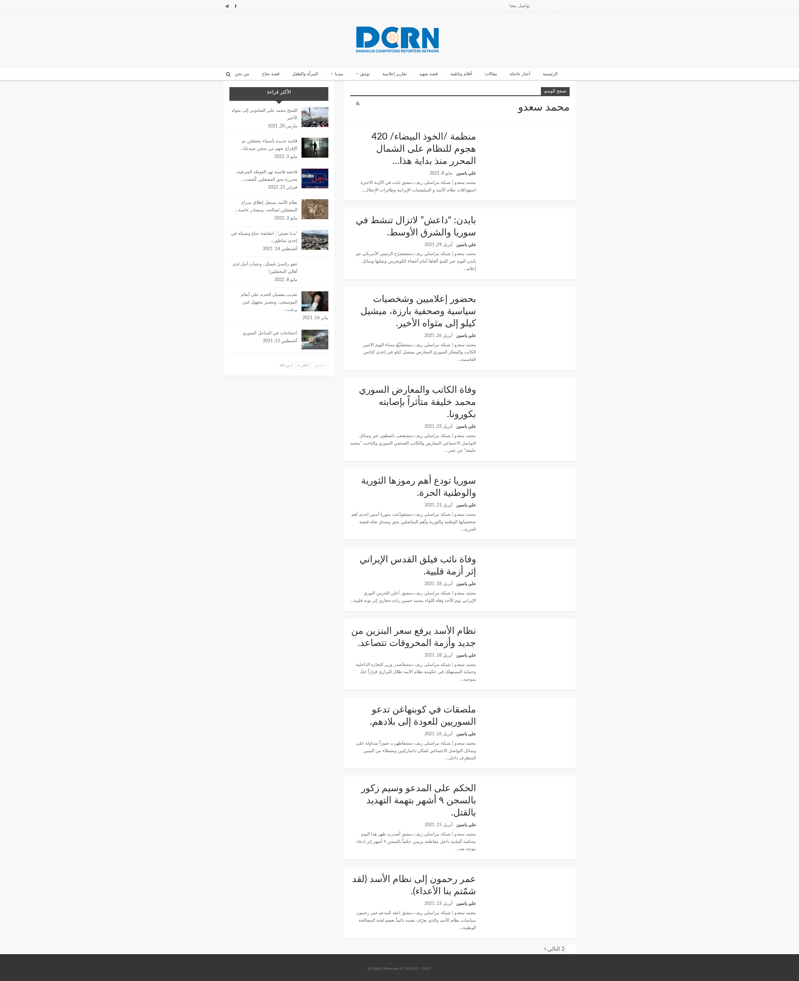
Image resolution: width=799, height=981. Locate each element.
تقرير (573, 125)
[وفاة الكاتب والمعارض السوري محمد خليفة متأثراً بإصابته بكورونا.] (529, 408)
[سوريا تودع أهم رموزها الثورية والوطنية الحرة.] (529, 499)
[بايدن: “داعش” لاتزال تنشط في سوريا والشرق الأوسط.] (529, 238)
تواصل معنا (520, 6)
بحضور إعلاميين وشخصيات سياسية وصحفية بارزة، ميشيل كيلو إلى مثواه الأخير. (418, 311)
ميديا (339, 74)
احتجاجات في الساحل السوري (270, 333)
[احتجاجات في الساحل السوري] (314, 340)
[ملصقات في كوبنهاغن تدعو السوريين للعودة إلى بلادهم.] (529, 727)
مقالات (491, 74)
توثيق (365, 74)
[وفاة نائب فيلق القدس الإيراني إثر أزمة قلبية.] (529, 577)
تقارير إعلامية (394, 74)
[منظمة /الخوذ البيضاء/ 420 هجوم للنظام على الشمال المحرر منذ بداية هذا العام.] (529, 155)
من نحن (242, 74)
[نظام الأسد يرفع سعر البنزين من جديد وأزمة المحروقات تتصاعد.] (529, 649)
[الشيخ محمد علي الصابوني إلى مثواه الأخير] (314, 117)
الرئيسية (550, 74)
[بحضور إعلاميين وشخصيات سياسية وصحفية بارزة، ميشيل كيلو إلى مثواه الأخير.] (529, 317)
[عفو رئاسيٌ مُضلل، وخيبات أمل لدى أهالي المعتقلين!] (314, 271)
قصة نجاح (271, 74)
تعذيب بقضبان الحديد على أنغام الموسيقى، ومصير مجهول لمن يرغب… (269, 302)
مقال (573, 469)
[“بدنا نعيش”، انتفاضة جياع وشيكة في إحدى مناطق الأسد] (314, 240)
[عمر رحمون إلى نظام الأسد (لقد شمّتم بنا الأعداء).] (529, 897)
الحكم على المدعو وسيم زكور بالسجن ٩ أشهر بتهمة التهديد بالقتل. (418, 800)
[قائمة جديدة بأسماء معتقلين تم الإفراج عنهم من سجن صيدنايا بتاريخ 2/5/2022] (314, 148)
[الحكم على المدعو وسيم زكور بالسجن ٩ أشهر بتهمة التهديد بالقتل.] (529, 806)
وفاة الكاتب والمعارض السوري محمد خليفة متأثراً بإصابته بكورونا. (417, 402)
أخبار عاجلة (520, 74)
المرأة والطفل (305, 74)
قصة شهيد (428, 74)
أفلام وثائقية (461, 74)
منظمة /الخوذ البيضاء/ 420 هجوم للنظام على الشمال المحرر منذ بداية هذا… (423, 149)
